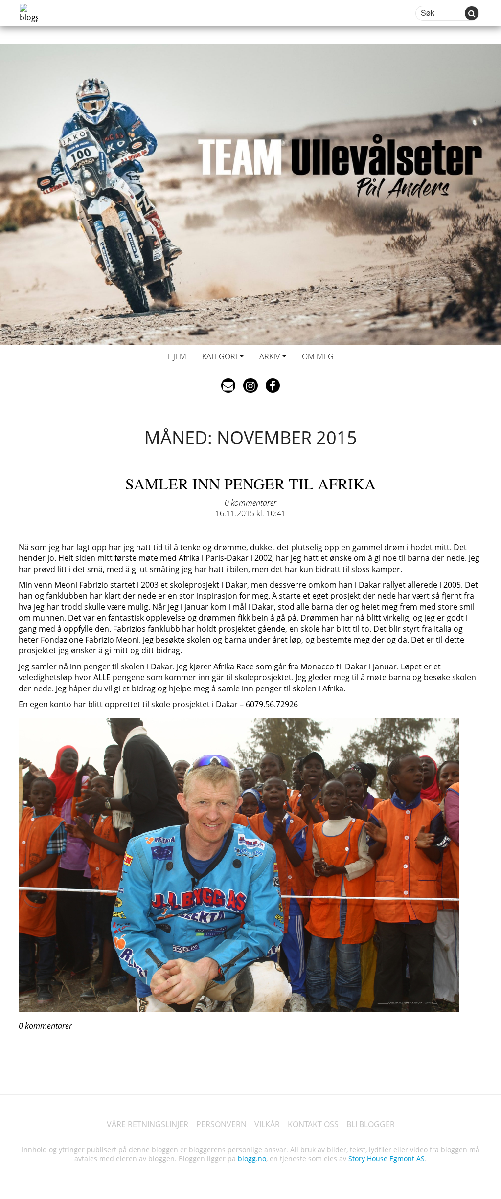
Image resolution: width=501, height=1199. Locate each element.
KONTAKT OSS (313, 1124)
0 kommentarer (250, 502)
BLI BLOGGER (370, 1124)
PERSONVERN (221, 1124)
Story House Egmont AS (386, 1158)
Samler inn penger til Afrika (250, 483)
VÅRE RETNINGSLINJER (147, 1124)
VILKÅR (267, 1124)
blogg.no (252, 1158)
